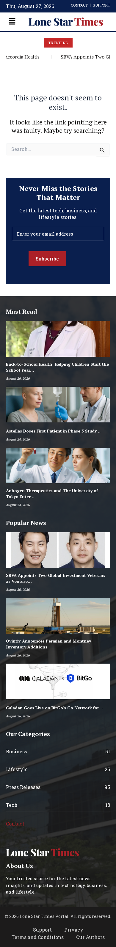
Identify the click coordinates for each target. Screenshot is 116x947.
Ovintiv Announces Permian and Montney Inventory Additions (48, 644)
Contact (15, 823)
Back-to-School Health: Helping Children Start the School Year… (57, 367)
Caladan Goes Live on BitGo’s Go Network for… (54, 708)
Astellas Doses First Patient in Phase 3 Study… (53, 431)
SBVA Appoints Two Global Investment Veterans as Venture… (55, 578)
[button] (12, 21)
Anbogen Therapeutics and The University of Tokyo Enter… (52, 493)
